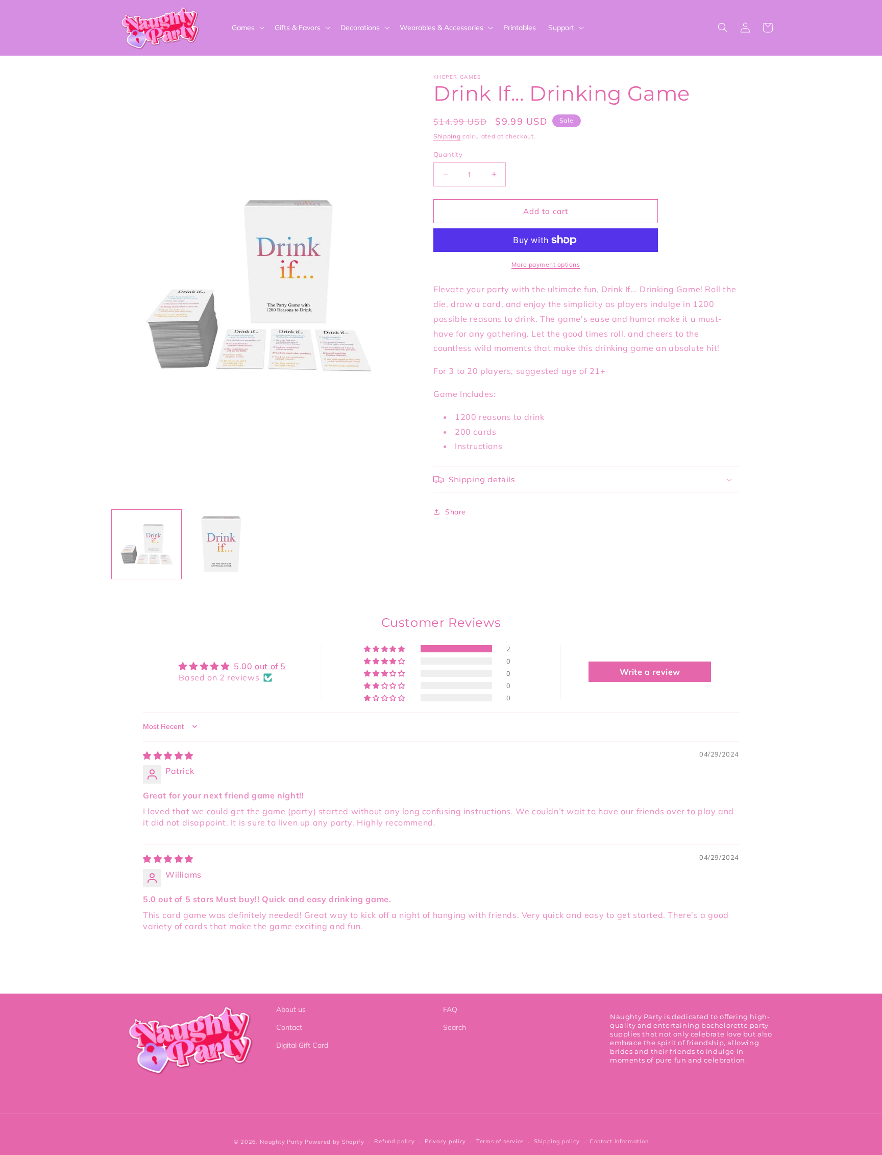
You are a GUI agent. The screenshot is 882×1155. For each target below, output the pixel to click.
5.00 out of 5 (260, 666)
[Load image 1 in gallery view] (146, 544)
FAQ (450, 1009)
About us (291, 1009)
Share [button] (455, 511)
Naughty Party (281, 1141)
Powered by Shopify (334, 1141)
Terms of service (500, 1141)
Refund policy (394, 1141)
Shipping (447, 136)
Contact (289, 1027)
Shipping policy (557, 1141)
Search (454, 1027)
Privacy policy (445, 1141)
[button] (247, 27)
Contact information (619, 1141)
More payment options (545, 264)
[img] (168, 755)
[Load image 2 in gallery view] (221, 544)
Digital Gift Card (302, 1045)
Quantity (447, 154)
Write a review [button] (650, 672)
